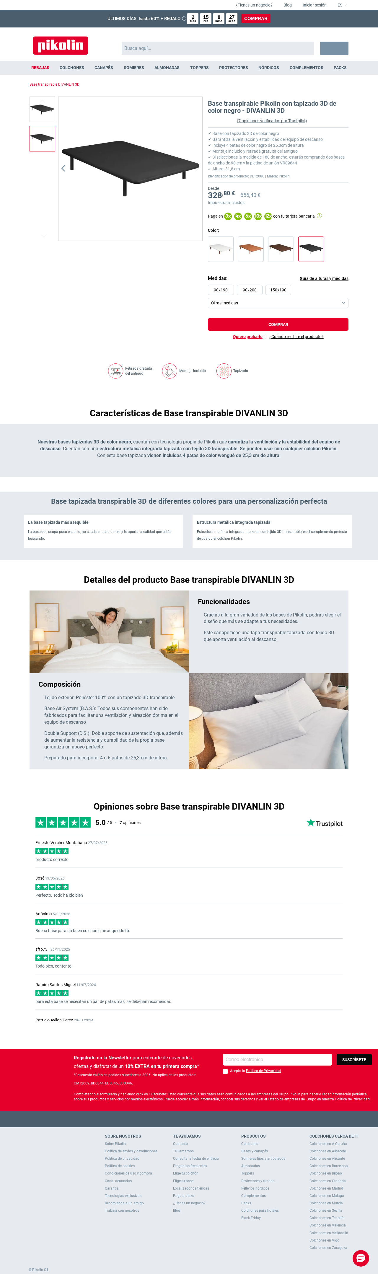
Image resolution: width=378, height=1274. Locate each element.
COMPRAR (256, 18)
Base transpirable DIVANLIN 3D (54, 84)
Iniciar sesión (314, 5)
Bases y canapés (254, 1151)
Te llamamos (183, 1151)
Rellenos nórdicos (255, 1188)
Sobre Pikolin (115, 1144)
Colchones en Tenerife (326, 1218)
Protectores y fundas (257, 1181)
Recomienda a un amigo (124, 1203)
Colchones (249, 1144)
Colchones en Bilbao (325, 1173)
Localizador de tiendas (191, 1188)
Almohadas (250, 1166)
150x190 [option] (278, 290)
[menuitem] (40, 68)
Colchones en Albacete (327, 1151)
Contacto (180, 1144)
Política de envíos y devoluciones (131, 1151)
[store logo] (61, 42)
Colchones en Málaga (326, 1196)
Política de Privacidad (263, 1071)
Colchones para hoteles (260, 1210)
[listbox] (279, 296)
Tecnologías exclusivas (123, 1196)
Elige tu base (183, 1181)
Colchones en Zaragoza (328, 1248)
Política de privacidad (122, 1158)
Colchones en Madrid (326, 1188)
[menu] (189, 68)
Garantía (112, 1188)
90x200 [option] (250, 290)
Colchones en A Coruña (328, 1144)
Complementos (253, 1196)
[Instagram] (200, 1119)
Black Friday (251, 1218)
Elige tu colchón (185, 1173)
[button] (339, 5)
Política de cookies (120, 1166)
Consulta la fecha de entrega (196, 1158)
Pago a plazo (183, 1196)
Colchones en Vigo (324, 1240)
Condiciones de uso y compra (128, 1173)
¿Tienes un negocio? (254, 5)
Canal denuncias (118, 1181)
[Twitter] (177, 1119)
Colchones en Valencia (327, 1225)
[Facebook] (166, 1119)
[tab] (296, 337)
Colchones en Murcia (326, 1203)
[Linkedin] (212, 1119)
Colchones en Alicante (327, 1158)
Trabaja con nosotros (122, 1210)
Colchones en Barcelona (328, 1166)
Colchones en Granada (327, 1181)
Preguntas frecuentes (190, 1166)
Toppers (247, 1173)
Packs (246, 1203)
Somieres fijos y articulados (263, 1158)
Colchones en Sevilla (325, 1210)
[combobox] (218, 48)
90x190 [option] (221, 290)
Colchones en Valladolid (328, 1233)
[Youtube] (189, 1119)
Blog (287, 5)
